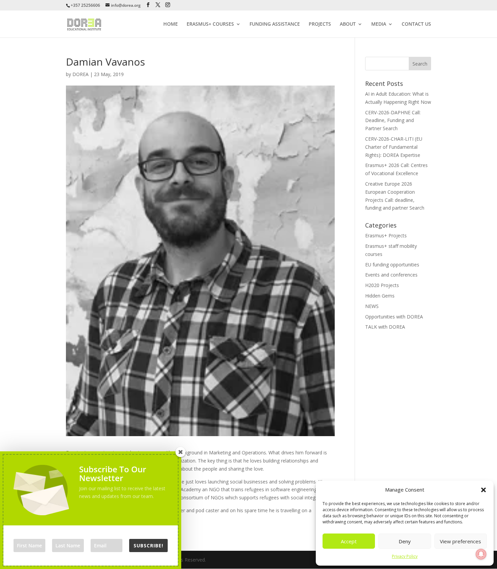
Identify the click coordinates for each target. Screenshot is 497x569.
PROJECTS (320, 24)
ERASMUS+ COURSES (210, 24)
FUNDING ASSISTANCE (275, 24)
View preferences (460, 541)
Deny (405, 541)
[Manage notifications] (481, 554)
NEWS (372, 306)
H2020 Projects (382, 285)
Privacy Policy (405, 556)
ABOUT (348, 24)
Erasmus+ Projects (386, 235)
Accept (349, 541)
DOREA (80, 74)
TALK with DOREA (385, 327)
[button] (483, 490)
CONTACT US (416, 24)
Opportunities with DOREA (394, 316)
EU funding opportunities (392, 264)
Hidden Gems (380, 295)
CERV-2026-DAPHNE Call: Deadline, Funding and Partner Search (393, 120)
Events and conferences (391, 274)
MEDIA (378, 24)
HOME (170, 24)
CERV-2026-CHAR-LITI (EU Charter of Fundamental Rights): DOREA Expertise (393, 147)
